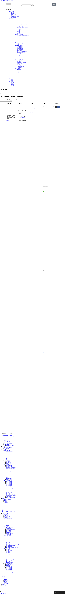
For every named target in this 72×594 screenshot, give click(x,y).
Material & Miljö (13, 14)
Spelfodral (18, 32)
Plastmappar (8, 558)
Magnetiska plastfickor (21, 40)
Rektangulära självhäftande (21, 55)
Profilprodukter (6, 444)
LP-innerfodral (19, 22)
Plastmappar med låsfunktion (11, 467)
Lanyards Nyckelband (20, 66)
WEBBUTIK (11, 18)
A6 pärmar (19, 71)
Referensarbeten (13, 17)
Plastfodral (19, 37)
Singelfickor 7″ (8, 491)
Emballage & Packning (8, 456)
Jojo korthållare (19, 64)
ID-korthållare (19, 63)
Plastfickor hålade (20, 36)
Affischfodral (19, 57)
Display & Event (7, 450)
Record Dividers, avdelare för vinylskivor (24, 24)
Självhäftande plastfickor (19, 45)
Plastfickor (12, 15)
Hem (1, 91)
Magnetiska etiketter (20, 60)
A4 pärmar (19, 69)
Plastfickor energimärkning (10, 559)
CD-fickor (18, 29)
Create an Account (3, 593)
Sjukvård (7, 469)
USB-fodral (19, 33)
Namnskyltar (19, 61)
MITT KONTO (11, 81)
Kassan (12, 83)
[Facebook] (58, 107)
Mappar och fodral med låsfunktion (23, 35)
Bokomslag (8, 477)
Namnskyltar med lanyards (21, 62)
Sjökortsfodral (19, 58)
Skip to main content (9, 0)
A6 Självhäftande (20, 49)
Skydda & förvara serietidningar (11, 497)
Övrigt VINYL (8, 496)
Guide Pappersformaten (15, 16)
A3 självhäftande (20, 46)
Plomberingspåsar (20, 53)
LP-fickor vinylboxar (9, 492)
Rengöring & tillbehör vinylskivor (22, 27)
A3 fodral (8, 461)
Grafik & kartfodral (7, 535)
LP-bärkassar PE (20, 26)
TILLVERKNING (12, 11)
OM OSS (10, 78)
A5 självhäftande (20, 48)
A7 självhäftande (20, 50)
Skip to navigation (3, 0)
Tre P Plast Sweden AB (8, 447)
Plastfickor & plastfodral (19, 34)
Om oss (12, 80)
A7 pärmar (19, 72)
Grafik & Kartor (7, 460)
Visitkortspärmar (9, 478)
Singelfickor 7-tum (20, 23)
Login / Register (4, 585)
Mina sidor (12, 82)
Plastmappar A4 (9, 466)
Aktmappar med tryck (10, 445)
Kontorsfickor (6, 464)
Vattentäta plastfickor (20, 41)
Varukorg (12, 84)
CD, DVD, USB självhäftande (22, 51)
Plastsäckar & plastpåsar (19, 42)
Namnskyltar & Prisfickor (19, 59)
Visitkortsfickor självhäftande (22, 54)
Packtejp (7, 459)
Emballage (8, 457)
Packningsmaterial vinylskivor (11, 495)
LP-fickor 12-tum (20, 20)
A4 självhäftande (20, 47)
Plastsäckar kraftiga (20, 43)
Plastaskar (8, 455)
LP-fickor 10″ (8, 490)
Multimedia (6, 470)
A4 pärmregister (19, 70)
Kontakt (12, 79)
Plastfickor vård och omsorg (21, 39)
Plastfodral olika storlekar (10, 468)
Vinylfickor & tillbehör (19, 19)
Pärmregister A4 (9, 479)
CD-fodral (18, 30)
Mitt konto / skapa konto (8, 499)
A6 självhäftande (9, 484)
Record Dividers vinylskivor (11, 494)
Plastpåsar (18, 44)
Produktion (12, 12)
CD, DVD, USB (18, 28)
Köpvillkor (12, 85)
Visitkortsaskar (19, 67)
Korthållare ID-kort (9, 451)
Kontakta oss (6, 448)
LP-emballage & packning (21, 25)
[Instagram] (56, 107)
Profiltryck (12, 13)
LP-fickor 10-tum (9, 540)
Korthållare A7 (8, 452)
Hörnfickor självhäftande (21, 52)
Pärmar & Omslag (18, 68)
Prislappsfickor (19, 65)
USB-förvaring (8, 472)
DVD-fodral (19, 31)
